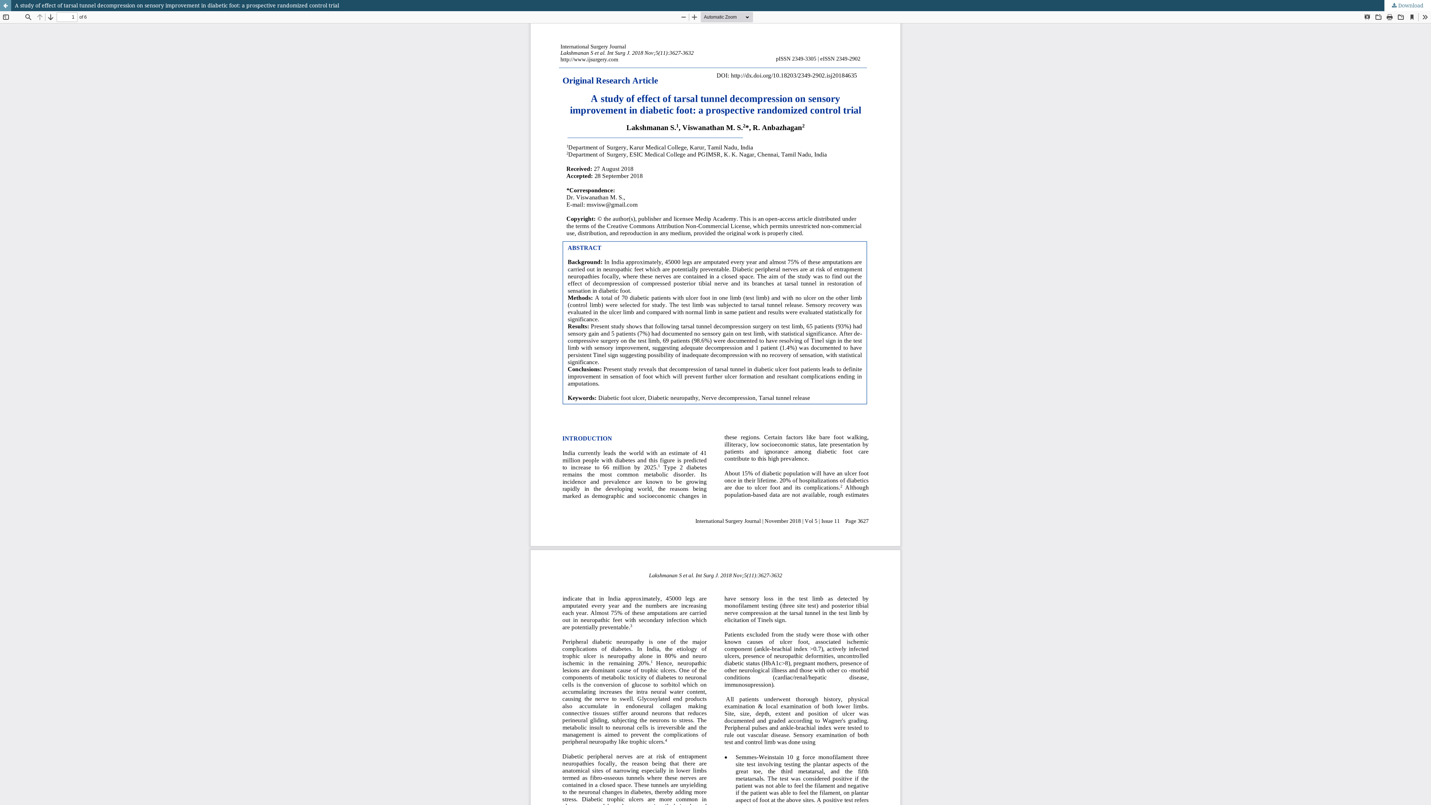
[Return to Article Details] (5, 5)
